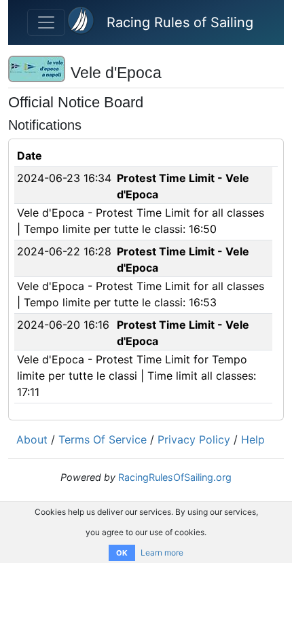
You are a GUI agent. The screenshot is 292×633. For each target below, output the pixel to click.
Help (253, 439)
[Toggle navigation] (46, 22)
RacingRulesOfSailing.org (175, 477)
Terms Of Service (102, 439)
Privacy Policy (194, 439)
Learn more (162, 552)
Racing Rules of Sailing (180, 22)
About (32, 439)
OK (122, 553)
